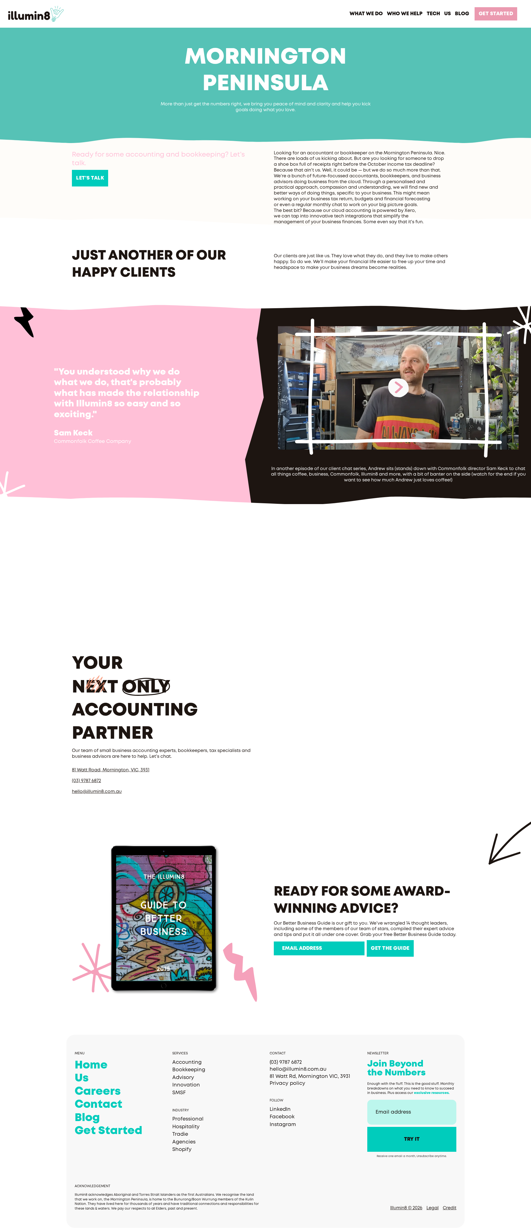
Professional (188, 1119)
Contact (98, 1105)
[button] (366, 14)
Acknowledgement (92, 1186)
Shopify (182, 1149)
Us (81, 1078)
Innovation (186, 1085)
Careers (98, 1092)
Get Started (108, 1131)
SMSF (179, 1093)
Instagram (283, 1124)
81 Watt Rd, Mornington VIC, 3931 (310, 1076)
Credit (449, 1208)
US (447, 14)
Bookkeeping (188, 1070)
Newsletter (378, 1053)
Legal (432, 1208)
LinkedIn (280, 1109)
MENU (80, 1053)
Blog (87, 1118)
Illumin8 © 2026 (406, 1208)
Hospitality (186, 1127)
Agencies (184, 1142)
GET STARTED (496, 14)
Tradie (180, 1134)
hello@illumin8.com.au (97, 792)
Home (91, 1065)
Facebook (282, 1117)
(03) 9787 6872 (86, 781)
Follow (276, 1100)
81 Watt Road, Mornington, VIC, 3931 (110, 770)
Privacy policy (287, 1083)
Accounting (187, 1062)
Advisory (183, 1077)
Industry (180, 1110)
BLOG (462, 14)
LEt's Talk (90, 178)
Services (180, 1053)
